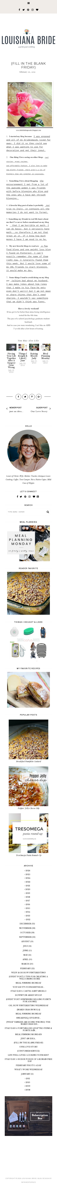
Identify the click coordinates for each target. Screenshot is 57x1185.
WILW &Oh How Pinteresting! (28, 973)
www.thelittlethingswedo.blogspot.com (28, 130)
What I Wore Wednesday (28, 1069)
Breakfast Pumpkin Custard (28, 761)
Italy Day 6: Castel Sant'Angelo (28, 991)
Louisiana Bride (29, 1178)
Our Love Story (28, 1047)
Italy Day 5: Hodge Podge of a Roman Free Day (28, 1060)
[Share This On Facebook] (18, 397)
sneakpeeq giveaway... (28, 1018)
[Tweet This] (25, 397)
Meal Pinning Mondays (28, 1034)
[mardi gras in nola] (28, 1010)
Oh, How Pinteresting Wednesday (28, 1005)
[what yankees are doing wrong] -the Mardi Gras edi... (28, 1023)
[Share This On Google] (39, 397)
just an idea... (28, 1038)
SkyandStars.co (28, 1182)
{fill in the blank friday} (28, 1043)
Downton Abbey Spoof (28, 995)
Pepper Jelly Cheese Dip (28, 808)
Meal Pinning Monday (28, 983)
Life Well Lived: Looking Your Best (28, 1055)
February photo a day (28, 1065)
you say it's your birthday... (28, 987)
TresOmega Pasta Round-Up (28, 855)
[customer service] (28, 1051)
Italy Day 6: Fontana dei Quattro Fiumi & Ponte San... (28, 1029)
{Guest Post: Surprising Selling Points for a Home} (28, 1000)
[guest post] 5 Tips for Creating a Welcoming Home (28, 977)
